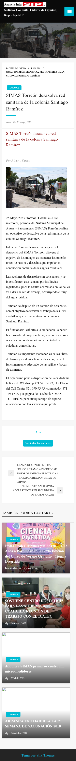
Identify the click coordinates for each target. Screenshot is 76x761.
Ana (8, 122)
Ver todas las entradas (38, 443)
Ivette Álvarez (13, 568)
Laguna (36, 68)
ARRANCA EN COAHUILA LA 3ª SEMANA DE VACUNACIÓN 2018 (33, 723)
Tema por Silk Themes (38, 755)
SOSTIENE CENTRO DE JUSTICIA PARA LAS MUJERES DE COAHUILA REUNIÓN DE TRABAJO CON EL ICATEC (34, 608)
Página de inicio (16, 68)
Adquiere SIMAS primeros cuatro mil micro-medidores (34, 669)
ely (7, 623)
